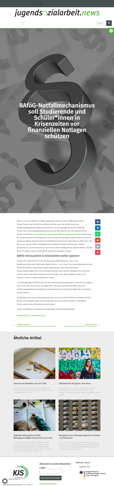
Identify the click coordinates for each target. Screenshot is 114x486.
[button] (111, 31)
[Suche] (109, 23)
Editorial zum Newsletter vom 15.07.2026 (30, 383)
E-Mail (43, 468)
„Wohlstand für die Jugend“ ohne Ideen (75, 383)
